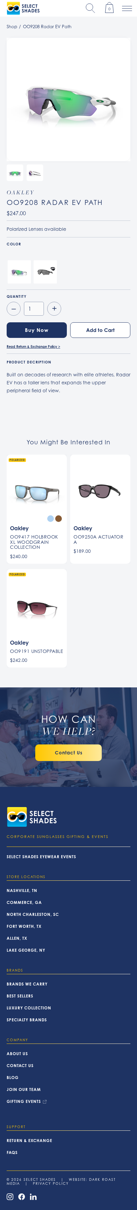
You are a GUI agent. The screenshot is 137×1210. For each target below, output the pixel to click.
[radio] (19, 272)
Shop (12, 26)
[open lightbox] (68, 99)
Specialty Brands (27, 1020)
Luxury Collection (29, 1008)
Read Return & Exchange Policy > (33, 347)
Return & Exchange (29, 1141)
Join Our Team (24, 1090)
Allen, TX (17, 938)
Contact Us (20, 1066)
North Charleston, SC (33, 915)
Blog (13, 1078)
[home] (21, 8)
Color (14, 244)
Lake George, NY (26, 950)
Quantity (17, 296)
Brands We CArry (27, 984)
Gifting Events (24, 1102)
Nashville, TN (22, 891)
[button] (90, 8)
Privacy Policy (51, 1183)
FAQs (12, 1153)
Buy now (37, 330)
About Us (17, 1054)
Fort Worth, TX (24, 926)
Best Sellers (20, 996)
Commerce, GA (24, 903)
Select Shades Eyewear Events (41, 857)
